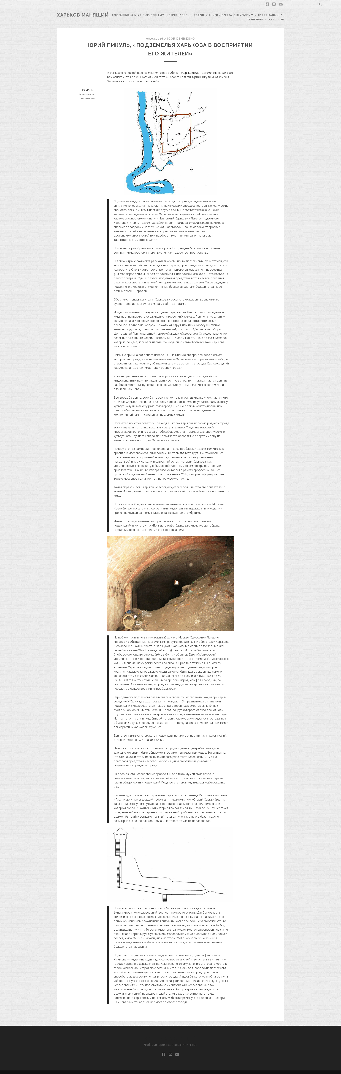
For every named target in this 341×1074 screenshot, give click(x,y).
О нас (272, 19)
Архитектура (154, 15)
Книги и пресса (220, 15)
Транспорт (255, 19)
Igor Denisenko (181, 38)
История (198, 15)
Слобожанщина (270, 15)
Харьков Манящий (83, 15)
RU (282, 19)
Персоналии (178, 15)
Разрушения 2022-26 (126, 15)
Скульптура (245, 15)
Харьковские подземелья (199, 72)
